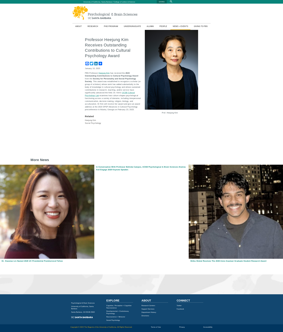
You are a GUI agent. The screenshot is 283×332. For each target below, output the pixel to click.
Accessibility (207, 327)
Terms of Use (156, 327)
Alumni (150, 26)
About (78, 26)
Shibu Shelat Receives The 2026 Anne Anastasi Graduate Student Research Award (228, 261)
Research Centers (148, 305)
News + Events (180, 26)
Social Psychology (93, 123)
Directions (145, 316)
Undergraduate (132, 26)
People (163, 26)
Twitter (179, 305)
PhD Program (111, 26)
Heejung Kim (90, 120)
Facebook (180, 309)
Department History (149, 312)
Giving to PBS (201, 26)
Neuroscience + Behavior (115, 317)
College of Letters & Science (124, 2)
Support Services (148, 309)
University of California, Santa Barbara (97, 2)
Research (93, 26)
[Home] (104, 7)
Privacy (182, 327)
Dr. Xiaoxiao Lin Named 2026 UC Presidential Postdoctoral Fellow (32, 261)
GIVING (162, 2)
